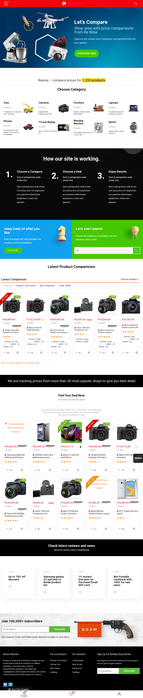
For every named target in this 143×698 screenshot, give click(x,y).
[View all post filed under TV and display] (63, 128)
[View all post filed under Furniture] (98, 108)
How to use (77, 664)
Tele (49, 114)
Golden (111, 131)
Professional (43, 114)
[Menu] (6, 3)
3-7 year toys (17, 112)
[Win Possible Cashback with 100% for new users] (124, 582)
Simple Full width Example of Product (11, 331)
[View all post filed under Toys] (28, 108)
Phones (7, 121)
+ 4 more (6, 323)
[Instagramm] (10, 685)
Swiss (117, 131)
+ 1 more (30, 323)
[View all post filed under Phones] (28, 128)
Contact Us (55, 664)
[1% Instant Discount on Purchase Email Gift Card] (89, 582)
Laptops (113, 102)
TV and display (47, 122)
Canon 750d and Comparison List (82, 329)
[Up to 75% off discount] (19, 582)
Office (76, 114)
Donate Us (77, 668)
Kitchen (76, 112)
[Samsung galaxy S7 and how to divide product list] (54, 582)
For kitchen (78, 133)
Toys (6, 102)
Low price (12, 132)
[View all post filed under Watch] (134, 128)
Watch (112, 122)
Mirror (46, 112)
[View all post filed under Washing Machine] (98, 128)
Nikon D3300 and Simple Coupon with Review (130, 327)
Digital (41, 112)
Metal (80, 114)
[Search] (135, 3)
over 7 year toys (8, 114)
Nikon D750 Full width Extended (34, 329)
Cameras (44, 102)
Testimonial (77, 660)
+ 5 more (120, 506)
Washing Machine (78, 122)
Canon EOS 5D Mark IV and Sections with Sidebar (59, 332)
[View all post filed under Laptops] (134, 108)
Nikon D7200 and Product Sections (106, 331)
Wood (88, 112)
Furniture (79, 102)
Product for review (58, 660)
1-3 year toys (7, 112)
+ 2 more (53, 323)
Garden (82, 112)
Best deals (55, 668)
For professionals (115, 112)
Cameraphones (9, 130)
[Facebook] (5, 685)
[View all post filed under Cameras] (63, 108)
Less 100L (78, 135)
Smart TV (47, 131)
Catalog (53, 672)
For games (118, 114)
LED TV (41, 131)
